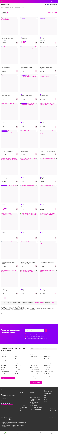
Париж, (45, 363)
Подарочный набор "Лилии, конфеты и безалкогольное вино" (28, 263)
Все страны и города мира (36, 382)
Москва (2, 369)
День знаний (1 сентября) (50, 410)
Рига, (45, 367)
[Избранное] (54, 1)
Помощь (32, 394)
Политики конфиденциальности (35, 396)
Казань (2, 363)
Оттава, (45, 361)
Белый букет (23, 290)
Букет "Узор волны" (43, 206)
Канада (49, 361)
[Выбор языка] (48, 4)
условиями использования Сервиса (37, 336)
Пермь (16, 358)
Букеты (45, 397)
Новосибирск (4, 373)
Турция (50, 373)
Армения (36, 367)
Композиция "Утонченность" (7, 123)
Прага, (45, 365)
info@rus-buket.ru (5, 401)
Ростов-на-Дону (18, 361)
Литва (35, 365)
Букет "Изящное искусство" (26, 206)
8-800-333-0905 (50, 350)
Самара (16, 363)
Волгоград (3, 356)
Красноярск (3, 367)
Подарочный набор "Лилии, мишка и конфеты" (8, 263)
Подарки (46, 401)
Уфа (16, 371)
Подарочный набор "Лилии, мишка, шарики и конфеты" (48, 234)
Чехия (48, 365)
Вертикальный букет (5, 290)
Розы (45, 399)
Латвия (48, 367)
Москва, (46, 356)
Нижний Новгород (5, 371)
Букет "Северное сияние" (6, 95)
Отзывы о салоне (33, 405)
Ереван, (31, 367)
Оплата (21, 396)
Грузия (50, 376)
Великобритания (38, 371)
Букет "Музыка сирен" (5, 233)
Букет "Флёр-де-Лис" (24, 151)
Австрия (34, 363)
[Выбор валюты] (45, 4)
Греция (35, 356)
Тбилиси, (46, 376)
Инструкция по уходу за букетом (35, 403)
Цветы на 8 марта (48, 405)
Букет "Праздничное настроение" (7, 38)
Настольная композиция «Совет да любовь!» (48, 151)
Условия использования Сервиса (35, 400)
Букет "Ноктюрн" (24, 38)
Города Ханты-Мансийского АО (8, 378)
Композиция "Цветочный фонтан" (8, 151)
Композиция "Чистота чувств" (7, 178)
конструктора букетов (39, 302)
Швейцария (36, 369)
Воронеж (3, 358)
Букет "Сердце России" (6, 206)
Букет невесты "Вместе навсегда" (26, 67)
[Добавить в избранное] (17, 18)
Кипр (49, 358)
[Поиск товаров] (52, 1)
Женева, (32, 369)
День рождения (47, 393)
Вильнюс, (32, 365)
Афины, (31, 356)
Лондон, (32, 371)
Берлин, (31, 361)
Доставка (22, 394)
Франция (50, 363)
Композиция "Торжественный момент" (28, 123)
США (38, 373)
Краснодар (3, 365)
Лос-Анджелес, (33, 373)
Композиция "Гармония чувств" (26, 178)
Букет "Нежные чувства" (6, 67)
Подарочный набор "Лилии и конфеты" (47, 262)
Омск (16, 356)
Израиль (35, 358)
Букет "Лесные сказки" (44, 178)
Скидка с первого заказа (35, 409)
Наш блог (22, 405)
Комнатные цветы (48, 403)
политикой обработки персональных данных (39, 338)
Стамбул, (46, 373)
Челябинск (17, 373)
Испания (36, 376)
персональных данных (35, 334)
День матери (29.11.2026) (49, 408)
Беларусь (35, 378)
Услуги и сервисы (24, 403)
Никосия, (46, 358)
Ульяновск (17, 369)
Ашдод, (31, 358)
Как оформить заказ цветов (36, 407)
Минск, (31, 378)
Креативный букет (43, 290)
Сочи (16, 367)
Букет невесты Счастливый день (46, 67)
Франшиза (22, 401)
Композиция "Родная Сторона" (26, 95)
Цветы (45, 395)
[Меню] (56, 1)
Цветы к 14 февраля (48, 407)
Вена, (31, 363)
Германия (36, 361)
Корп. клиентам (23, 400)
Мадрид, (32, 376)
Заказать (17, 42)
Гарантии (22, 398)
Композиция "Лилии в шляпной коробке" (47, 123)
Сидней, (46, 371)
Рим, (45, 369)
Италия (48, 369)
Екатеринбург (4, 361)
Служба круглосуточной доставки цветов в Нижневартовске (14, 422)
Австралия (50, 371)
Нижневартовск (5, 4)
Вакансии (22, 410)
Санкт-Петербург (19, 365)
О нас (21, 392)
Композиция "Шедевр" (44, 95)
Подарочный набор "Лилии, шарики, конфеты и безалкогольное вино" (27, 234)
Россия (49, 356)
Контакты (32, 392)
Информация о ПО (23, 408)
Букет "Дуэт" (42, 38)
